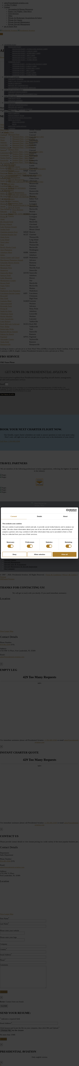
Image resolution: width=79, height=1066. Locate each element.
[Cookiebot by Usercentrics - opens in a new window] (68, 510)
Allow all (64, 554)
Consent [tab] (14, 516)
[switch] (30, 546)
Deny (14, 554)
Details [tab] (39, 516)
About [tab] (65, 516)
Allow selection (39, 554)
